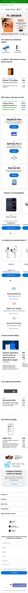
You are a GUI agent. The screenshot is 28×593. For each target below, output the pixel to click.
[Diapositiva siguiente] (26, 49)
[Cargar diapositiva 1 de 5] (11, 36)
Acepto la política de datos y (14, 569)
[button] (2, 9)
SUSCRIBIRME (14, 572)
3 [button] (15, 233)
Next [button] (26, 1)
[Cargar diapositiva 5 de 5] (17, 36)
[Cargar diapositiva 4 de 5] (16, 36)
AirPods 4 (11, 264)
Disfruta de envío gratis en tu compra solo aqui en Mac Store (14, 2)
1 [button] (10, 233)
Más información (13, 299)
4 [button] (17, 233)
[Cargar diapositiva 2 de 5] (12, 36)
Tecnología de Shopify (20, 590)
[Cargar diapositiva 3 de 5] (14, 36)
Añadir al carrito (11, 228)
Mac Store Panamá (11, 590)
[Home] (10, 9)
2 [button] (13, 233)
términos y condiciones (21, 569)
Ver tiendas (14, 484)
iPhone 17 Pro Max (11, 217)
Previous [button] (1, 1)
